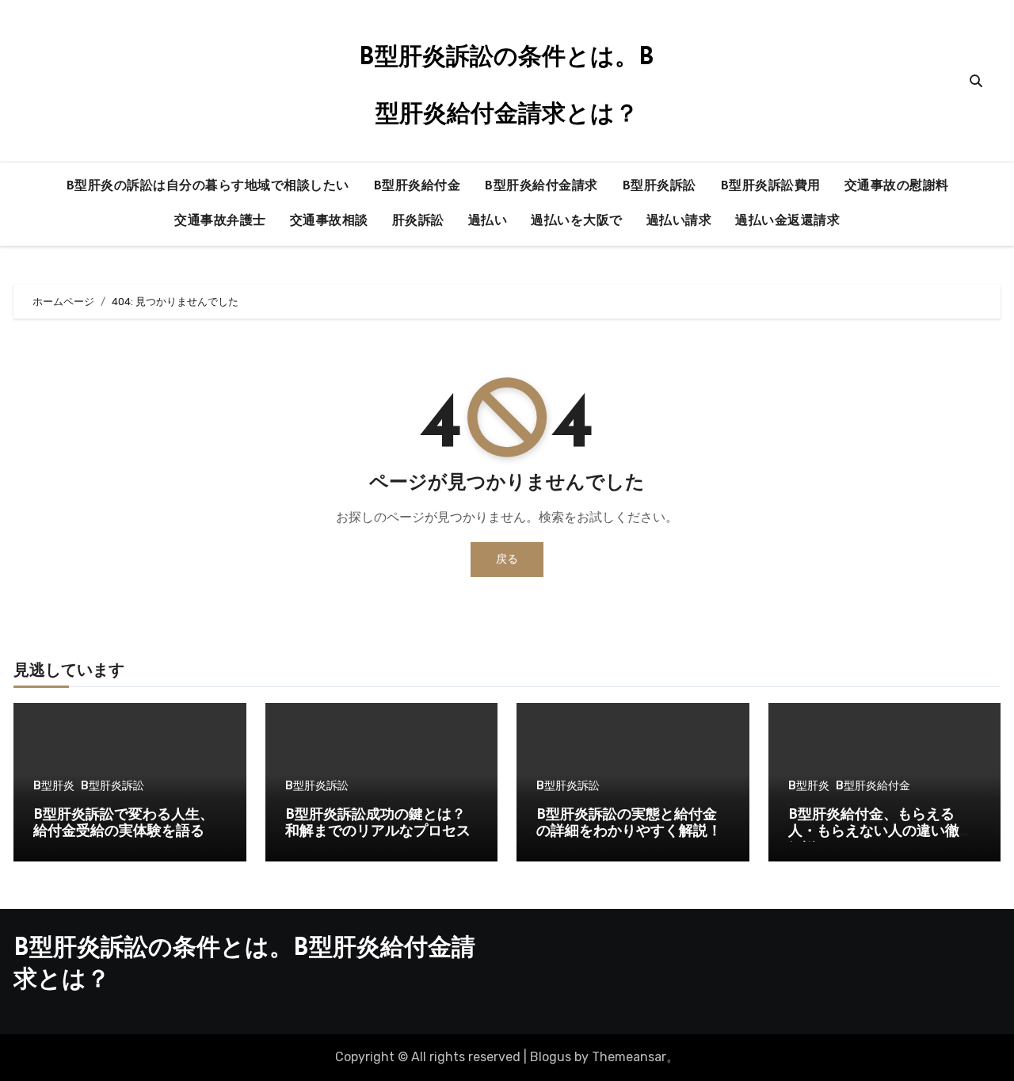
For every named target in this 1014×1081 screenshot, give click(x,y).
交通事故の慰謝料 (896, 186)
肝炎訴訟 (418, 221)
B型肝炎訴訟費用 (770, 186)
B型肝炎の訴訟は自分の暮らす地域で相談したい (207, 186)
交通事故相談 (329, 221)
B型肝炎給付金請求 (541, 186)
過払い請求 (679, 221)
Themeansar (629, 1056)
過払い (488, 221)
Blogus (550, 1056)
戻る (507, 559)
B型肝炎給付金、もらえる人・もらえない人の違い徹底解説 (881, 832)
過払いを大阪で (577, 221)
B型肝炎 (53, 786)
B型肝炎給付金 (417, 186)
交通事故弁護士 (220, 221)
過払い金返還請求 (787, 221)
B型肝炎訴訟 (659, 186)
